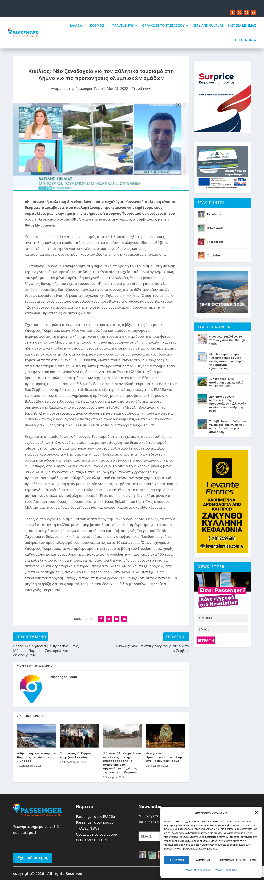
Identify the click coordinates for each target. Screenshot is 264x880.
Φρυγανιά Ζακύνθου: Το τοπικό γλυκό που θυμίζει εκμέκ (227, 340)
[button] (256, 812)
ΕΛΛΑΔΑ (75, 25)
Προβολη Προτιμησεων (238, 860)
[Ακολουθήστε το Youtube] (253, 12)
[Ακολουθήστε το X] (239, 12)
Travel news (142, 88)
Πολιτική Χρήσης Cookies (198, 869)
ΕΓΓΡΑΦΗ (206, 640)
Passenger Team (89, 88)
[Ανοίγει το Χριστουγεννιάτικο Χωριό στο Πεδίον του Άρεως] (165, 736)
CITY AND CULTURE (208, 25)
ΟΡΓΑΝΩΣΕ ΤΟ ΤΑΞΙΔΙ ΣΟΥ (163, 25)
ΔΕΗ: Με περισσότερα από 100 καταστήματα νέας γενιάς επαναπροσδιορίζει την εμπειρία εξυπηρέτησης (227, 361)
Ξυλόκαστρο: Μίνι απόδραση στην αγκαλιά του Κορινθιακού (226, 382)
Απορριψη (203, 860)
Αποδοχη (176, 860)
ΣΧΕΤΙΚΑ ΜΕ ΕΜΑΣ (242, 25)
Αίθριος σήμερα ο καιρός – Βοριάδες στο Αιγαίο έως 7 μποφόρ (36, 757)
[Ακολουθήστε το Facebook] (232, 12)
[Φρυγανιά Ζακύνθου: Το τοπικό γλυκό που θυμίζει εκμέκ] (202, 339)
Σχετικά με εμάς (32, 857)
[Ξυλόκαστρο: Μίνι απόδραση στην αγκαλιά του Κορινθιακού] (202, 381)
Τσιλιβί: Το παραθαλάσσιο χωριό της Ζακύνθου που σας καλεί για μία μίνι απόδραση (227, 426)
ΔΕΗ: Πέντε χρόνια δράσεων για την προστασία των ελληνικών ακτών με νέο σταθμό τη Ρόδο (227, 403)
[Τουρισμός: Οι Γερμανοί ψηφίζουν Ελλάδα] (79, 736)
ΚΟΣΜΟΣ (97, 25)
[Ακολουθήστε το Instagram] (246, 12)
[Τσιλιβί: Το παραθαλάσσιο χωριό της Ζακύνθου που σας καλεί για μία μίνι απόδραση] (202, 424)
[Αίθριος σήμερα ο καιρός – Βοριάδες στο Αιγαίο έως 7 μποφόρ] (36, 736)
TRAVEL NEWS (123, 25)
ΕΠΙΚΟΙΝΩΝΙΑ (245, 40)
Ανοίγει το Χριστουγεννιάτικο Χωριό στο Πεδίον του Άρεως (165, 757)
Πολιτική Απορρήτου (225, 869)
